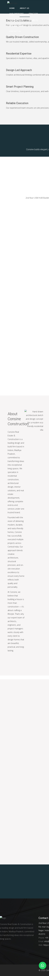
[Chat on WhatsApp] (42, 965)
